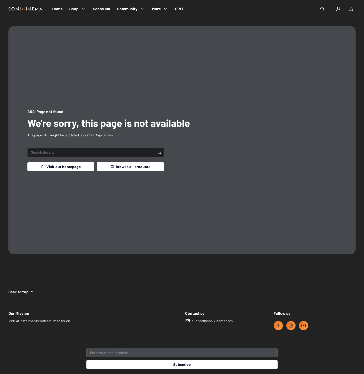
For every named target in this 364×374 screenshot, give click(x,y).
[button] (322, 8)
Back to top (18, 292)
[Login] (338, 8)
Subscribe (182, 364)
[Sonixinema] (25, 9)
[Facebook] (278, 325)
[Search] (159, 152)
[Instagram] (291, 325)
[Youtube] (303, 325)
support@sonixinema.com (212, 321)
